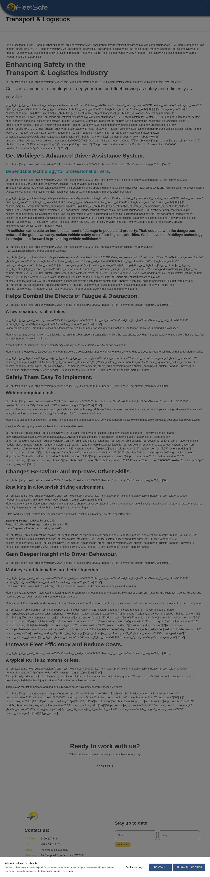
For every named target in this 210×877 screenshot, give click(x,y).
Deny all (160, 867)
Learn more (68, 871)
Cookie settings (135, 867)
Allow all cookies (189, 867)
